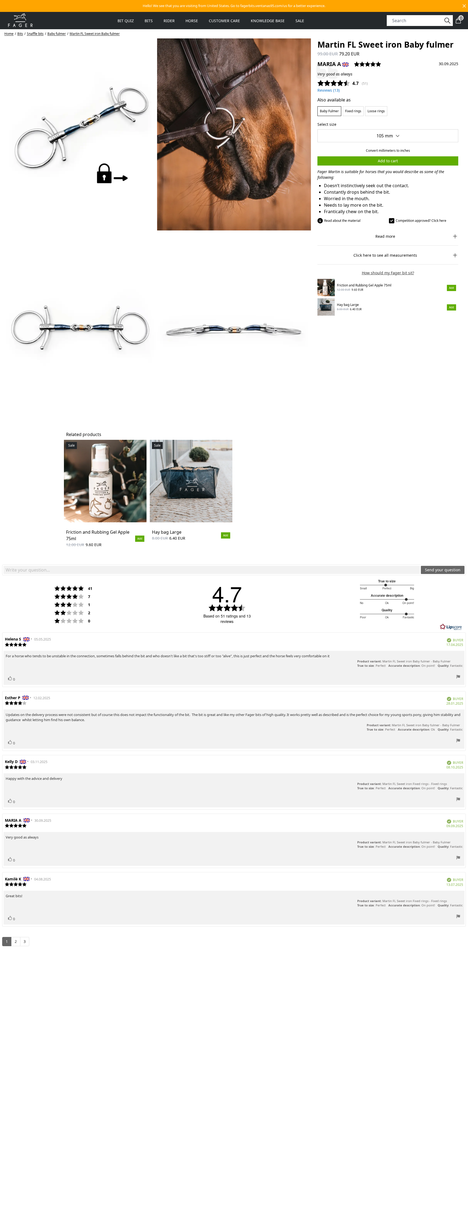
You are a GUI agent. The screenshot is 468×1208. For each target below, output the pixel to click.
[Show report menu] (458, 677)
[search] (416, 20)
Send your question (442, 569)
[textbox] (212, 570)
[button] (234, 6)
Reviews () (328, 90)
